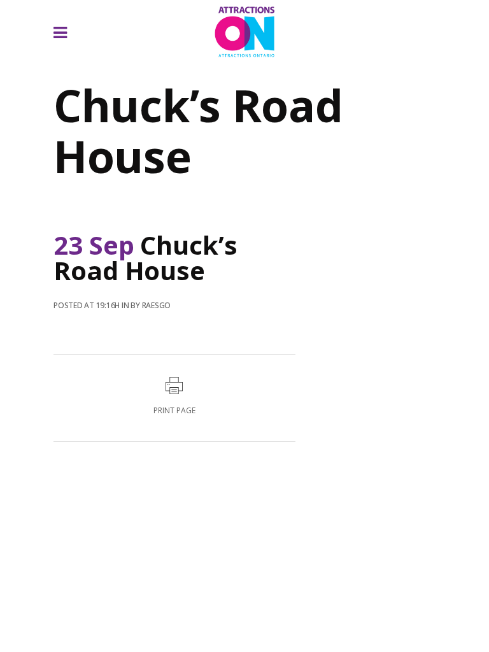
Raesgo (156, 305)
